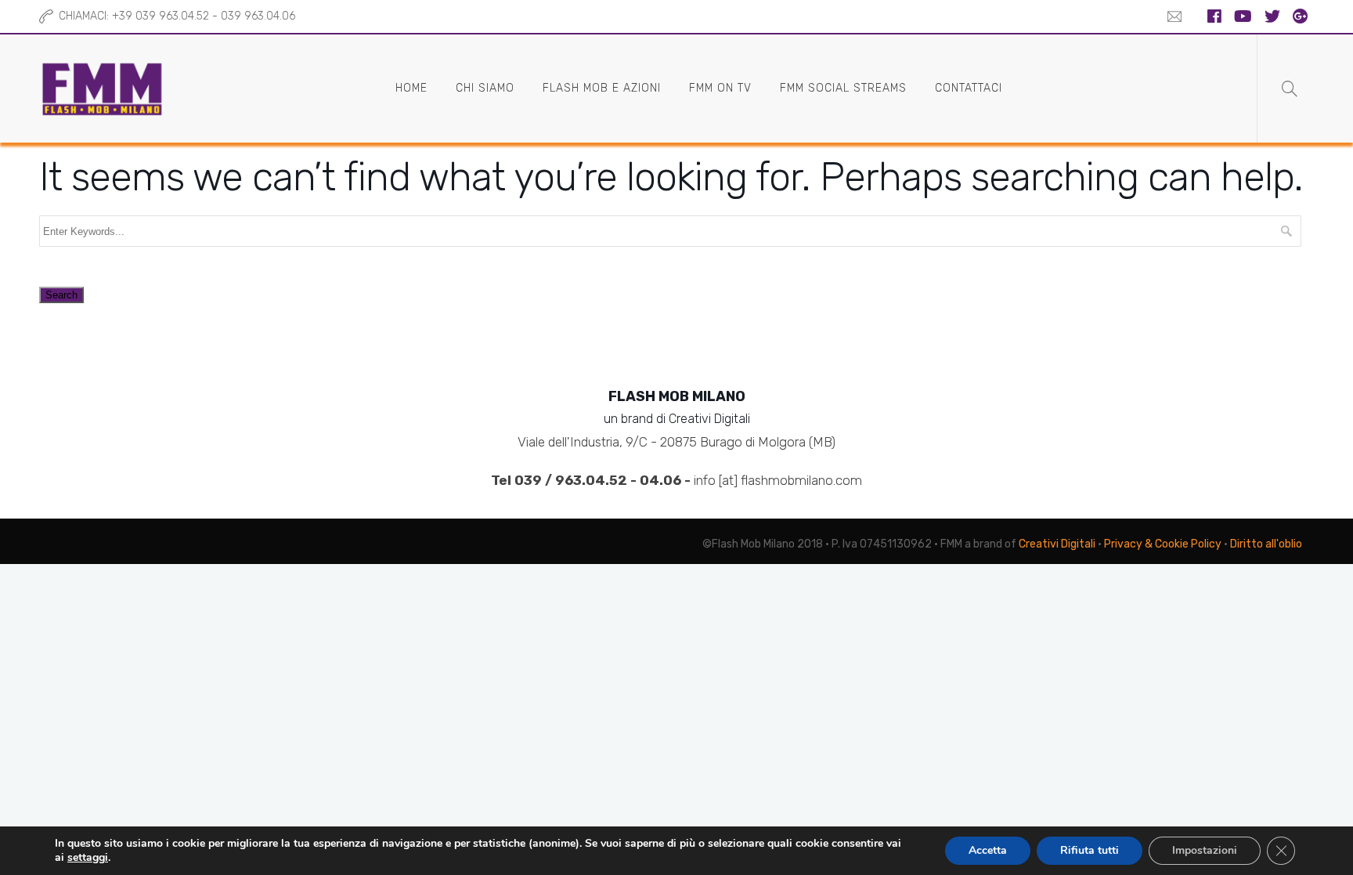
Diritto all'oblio (1266, 544)
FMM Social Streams (843, 88)
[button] (1171, 16)
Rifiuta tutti (1089, 850)
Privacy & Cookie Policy (1162, 544)
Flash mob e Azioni (602, 88)
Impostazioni (1204, 850)
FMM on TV (720, 88)
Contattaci (968, 88)
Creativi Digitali (1057, 544)
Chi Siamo (485, 88)
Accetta (988, 850)
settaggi (87, 858)
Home (411, 88)
